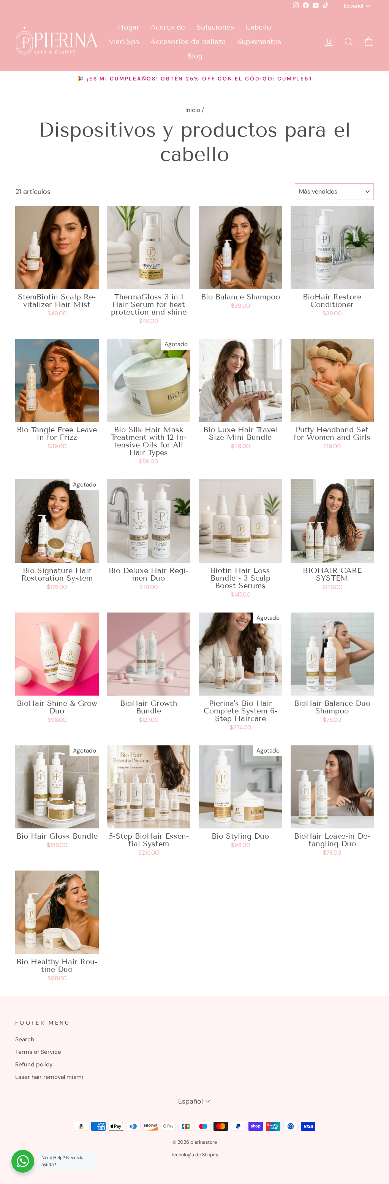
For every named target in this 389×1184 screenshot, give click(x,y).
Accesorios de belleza (188, 41)
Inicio (192, 110)
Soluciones (215, 27)
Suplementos (259, 41)
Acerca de (167, 27)
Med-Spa (123, 41)
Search (24, 1039)
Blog (194, 56)
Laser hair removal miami (49, 1077)
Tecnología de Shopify (194, 1155)
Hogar (128, 27)
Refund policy (34, 1064)
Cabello (258, 27)
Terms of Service (38, 1052)
